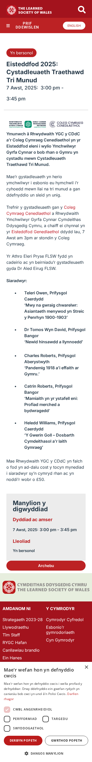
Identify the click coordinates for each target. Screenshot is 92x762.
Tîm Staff (11, 634)
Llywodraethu (16, 627)
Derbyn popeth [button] (23, 740)
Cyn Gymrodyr (60, 639)
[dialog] (46, 712)
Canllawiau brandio (21, 650)
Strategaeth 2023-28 (23, 619)
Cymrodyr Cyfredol (65, 619)
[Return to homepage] (29, 10)
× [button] (86, 667)
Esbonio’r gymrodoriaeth (60, 630)
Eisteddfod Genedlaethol (35, 231)
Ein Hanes (12, 657)
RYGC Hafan (15, 642)
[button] (46, 566)
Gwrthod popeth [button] (66, 740)
